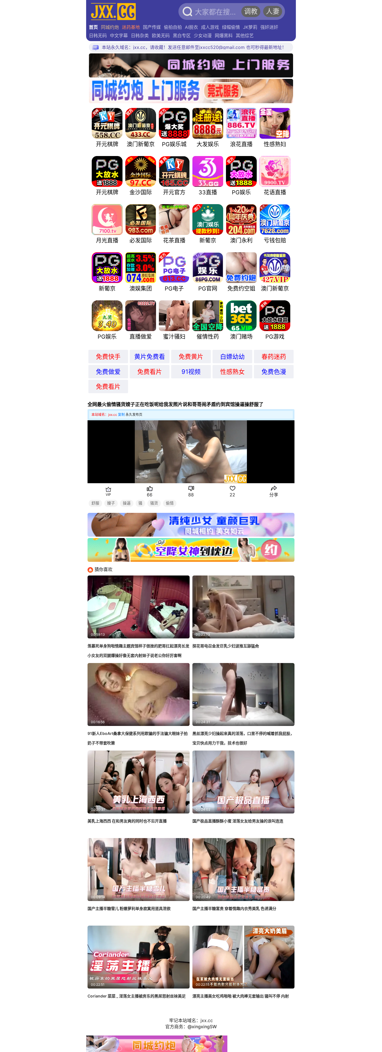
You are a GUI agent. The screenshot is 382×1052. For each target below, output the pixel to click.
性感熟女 (232, 371)
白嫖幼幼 (232, 356)
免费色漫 (273, 371)
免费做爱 (108, 371)
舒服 (95, 503)
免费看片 (149, 371)
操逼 (127, 503)
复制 (121, 414)
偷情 (170, 503)
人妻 (272, 11)
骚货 (154, 503)
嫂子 (111, 503)
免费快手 (108, 356)
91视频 (191, 371)
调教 (251, 11)
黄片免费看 (149, 356)
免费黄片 (191, 356)
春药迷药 (273, 356)
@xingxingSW (202, 1026)
